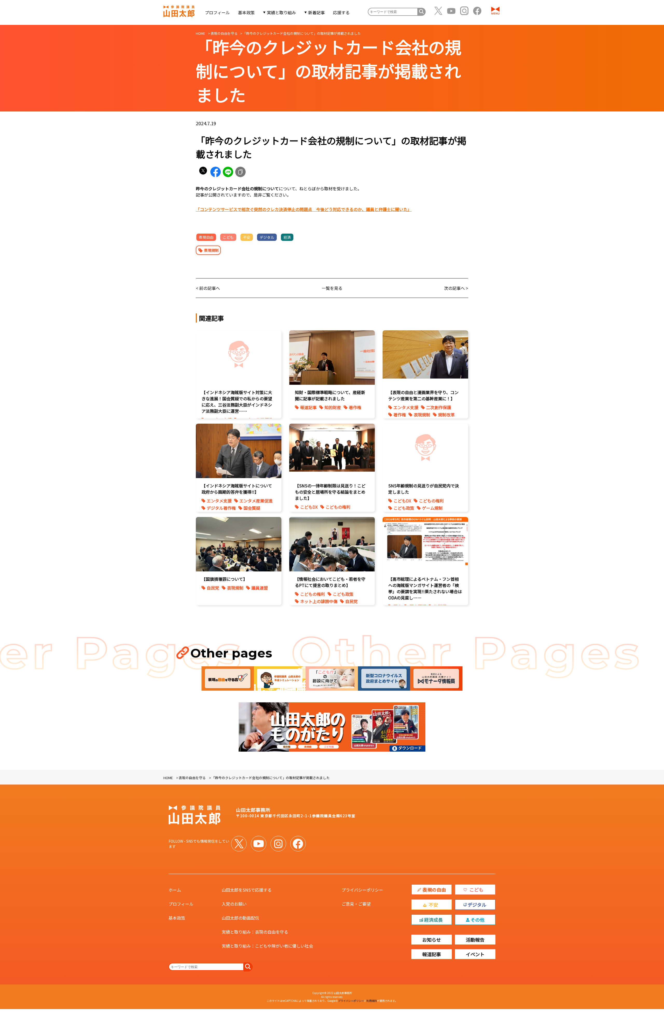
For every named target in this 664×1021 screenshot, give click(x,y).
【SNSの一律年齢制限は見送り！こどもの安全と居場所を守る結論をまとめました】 (330, 491)
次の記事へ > (456, 288)
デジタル (267, 237)
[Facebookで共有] (215, 172)
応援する (341, 12)
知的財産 (332, 407)
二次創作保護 (438, 407)
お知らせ (431, 939)
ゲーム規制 (432, 508)
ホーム (175, 890)
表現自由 (206, 237)
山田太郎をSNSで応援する (247, 890)
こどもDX (309, 507)
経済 (287, 237)
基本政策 (246, 12)
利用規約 (371, 1001)
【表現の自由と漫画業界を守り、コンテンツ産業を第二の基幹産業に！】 (423, 395)
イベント (475, 954)
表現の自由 (434, 889)
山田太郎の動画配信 (240, 918)
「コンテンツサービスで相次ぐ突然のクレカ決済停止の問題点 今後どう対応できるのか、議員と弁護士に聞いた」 (304, 209)
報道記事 (308, 407)
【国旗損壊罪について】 (224, 579)
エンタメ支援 (405, 407)
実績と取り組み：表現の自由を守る (255, 932)
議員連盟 (259, 588)
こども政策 (403, 508)
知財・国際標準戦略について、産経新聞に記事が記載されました (330, 395)
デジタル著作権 (221, 508)
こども (228, 237)
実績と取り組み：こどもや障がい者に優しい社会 (267, 946)
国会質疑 (252, 508)
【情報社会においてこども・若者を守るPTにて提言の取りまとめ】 (330, 582)
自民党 (213, 588)
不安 (246, 237)
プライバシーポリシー (362, 890)
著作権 (355, 407)
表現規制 (211, 250)
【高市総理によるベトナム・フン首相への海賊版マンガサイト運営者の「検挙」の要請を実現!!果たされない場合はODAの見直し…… (425, 588)
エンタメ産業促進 (256, 501)
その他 (478, 919)
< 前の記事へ (208, 288)
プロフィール (217, 12)
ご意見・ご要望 (356, 904)
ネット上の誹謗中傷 (318, 601)
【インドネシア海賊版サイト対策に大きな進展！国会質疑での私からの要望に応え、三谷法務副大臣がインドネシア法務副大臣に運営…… (237, 401)
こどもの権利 (338, 507)
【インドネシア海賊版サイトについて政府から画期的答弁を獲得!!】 (237, 488)
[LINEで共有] (228, 172)
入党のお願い (234, 904)
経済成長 (433, 919)
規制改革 (446, 414)
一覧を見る (332, 288)
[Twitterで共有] (203, 172)
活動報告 (475, 939)
